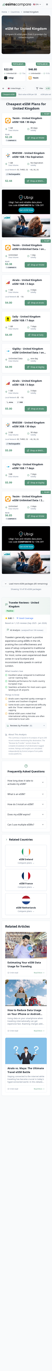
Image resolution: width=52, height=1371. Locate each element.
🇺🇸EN (36, 4)
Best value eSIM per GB (27, 94)
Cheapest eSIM (9, 94)
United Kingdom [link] (31, 12)
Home (4, 12)
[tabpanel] (26, 599)
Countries (15, 12)
